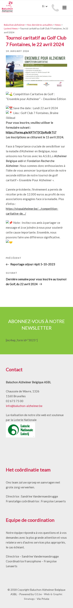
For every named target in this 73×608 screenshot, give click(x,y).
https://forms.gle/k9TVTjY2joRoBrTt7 (31, 132)
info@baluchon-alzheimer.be (24, 406)
